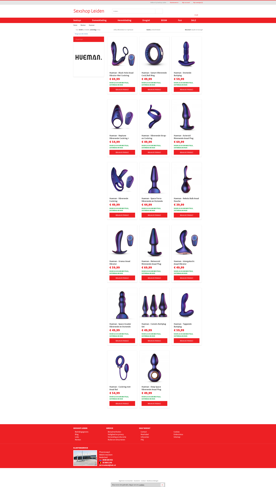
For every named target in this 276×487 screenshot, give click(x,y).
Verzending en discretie (117, 437)
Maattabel (145, 434)
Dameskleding (99, 20)
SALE (193, 20)
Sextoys (77, 20)
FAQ (142, 439)
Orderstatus (178, 434)
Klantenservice (174, 2)
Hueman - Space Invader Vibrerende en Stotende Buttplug (120, 325)
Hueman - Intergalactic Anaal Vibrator (184, 262)
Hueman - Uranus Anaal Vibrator (119, 262)
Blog (76, 434)
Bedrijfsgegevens (81, 432)
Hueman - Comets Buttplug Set (154, 325)
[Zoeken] (159, 11)
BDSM (164, 20)
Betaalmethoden (114, 432)
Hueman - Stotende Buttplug (182, 74)
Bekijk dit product (122, 89)
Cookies (177, 432)
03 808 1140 (107, 462)
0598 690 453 (107, 460)
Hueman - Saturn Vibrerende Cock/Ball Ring (154, 74)
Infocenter (145, 437)
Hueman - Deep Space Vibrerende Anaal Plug (151, 388)
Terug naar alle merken (81, 34)
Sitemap (177, 437)
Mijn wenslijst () (198, 2)
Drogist (146, 20)
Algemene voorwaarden (126, 481)
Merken (78, 439)
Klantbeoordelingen (152, 481)
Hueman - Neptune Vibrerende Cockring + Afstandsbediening (119, 137)
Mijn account (186, 2)
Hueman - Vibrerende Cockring (118, 199)
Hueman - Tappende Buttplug (183, 325)
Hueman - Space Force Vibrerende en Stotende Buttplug (152, 199)
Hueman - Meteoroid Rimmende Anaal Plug (151, 262)
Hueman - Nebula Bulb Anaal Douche (186, 199)
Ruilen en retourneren (116, 439)
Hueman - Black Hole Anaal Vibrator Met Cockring (121, 74)
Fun (180, 20)
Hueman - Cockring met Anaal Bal (120, 388)
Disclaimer (137, 481)
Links (77, 437)
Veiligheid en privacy (116, 434)
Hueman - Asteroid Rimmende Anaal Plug (183, 137)
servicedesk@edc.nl (107, 465)
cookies (141, 485)
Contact (144, 432)
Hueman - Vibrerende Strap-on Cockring (154, 137)
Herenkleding (124, 20)
